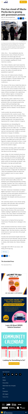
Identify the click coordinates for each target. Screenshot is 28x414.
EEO (3, 388)
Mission (4, 380)
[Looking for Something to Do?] (14, 344)
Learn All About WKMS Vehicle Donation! (14, 326)
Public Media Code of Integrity (9, 385)
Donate (24, 2)
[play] (2, 412)
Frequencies (5, 391)
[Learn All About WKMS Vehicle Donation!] (14, 309)
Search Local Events (14, 363)
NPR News (5, 251)
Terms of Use (5, 396)
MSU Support (5, 394)
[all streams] (26, 412)
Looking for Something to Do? (14, 360)
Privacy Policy (5, 383)
